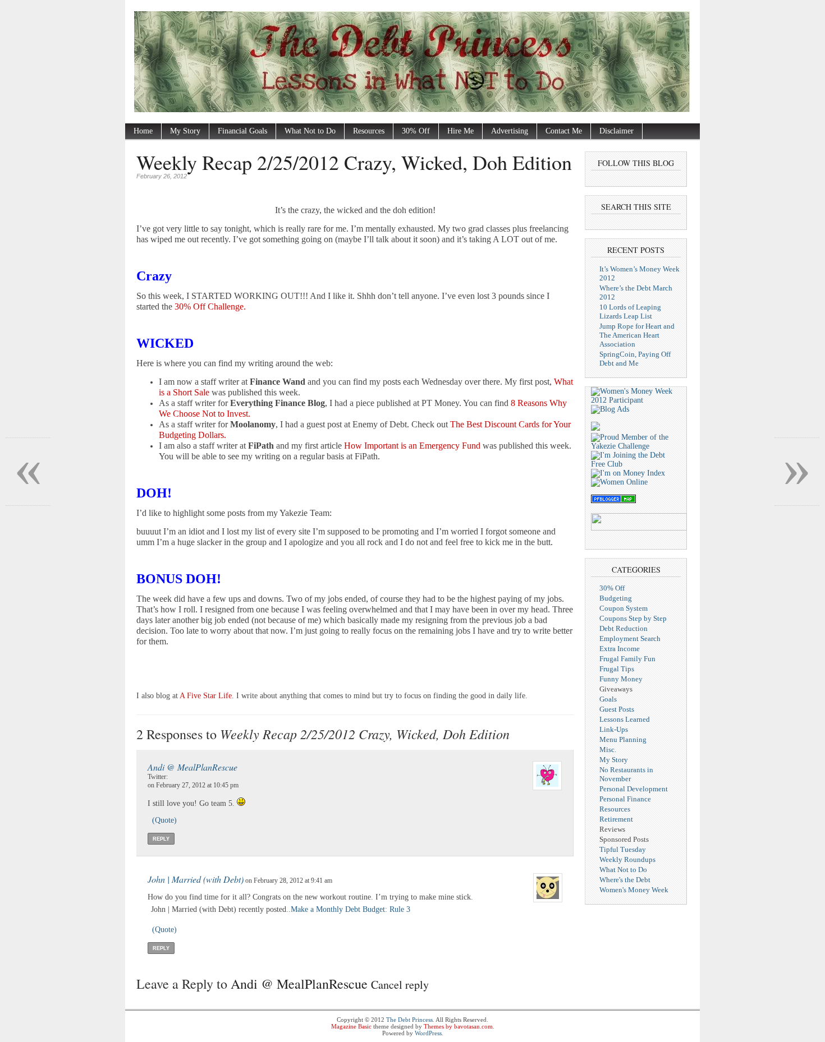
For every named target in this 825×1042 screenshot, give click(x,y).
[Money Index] (628, 473)
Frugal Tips (616, 669)
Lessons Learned (624, 719)
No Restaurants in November (626, 774)
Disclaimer (616, 131)
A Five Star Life (206, 695)
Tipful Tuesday (622, 849)
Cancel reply (400, 984)
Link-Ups (613, 729)
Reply (161, 839)
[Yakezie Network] (636, 446)
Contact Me (564, 131)
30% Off (416, 131)
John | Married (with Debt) (196, 879)
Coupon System (623, 608)
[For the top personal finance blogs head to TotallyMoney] (595, 428)
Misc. (607, 749)
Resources (368, 131)
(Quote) (164, 820)
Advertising (509, 131)
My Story (185, 131)
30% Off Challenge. (210, 306)
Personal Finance (625, 799)
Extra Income (619, 648)
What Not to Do (310, 131)
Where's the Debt (624, 879)
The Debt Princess (409, 1019)
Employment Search (630, 638)
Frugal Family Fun (627, 658)
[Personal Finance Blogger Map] (613, 500)
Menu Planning (623, 739)
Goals (608, 699)
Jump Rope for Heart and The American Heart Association (637, 335)
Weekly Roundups (627, 859)
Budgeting (615, 598)
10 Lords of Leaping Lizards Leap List (630, 311)
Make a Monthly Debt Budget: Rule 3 (350, 909)
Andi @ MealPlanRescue (192, 767)
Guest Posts (616, 709)
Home (143, 131)
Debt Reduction (623, 628)
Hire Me (460, 131)
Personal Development (633, 789)
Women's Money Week (633, 890)
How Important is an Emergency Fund (412, 445)
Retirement (616, 819)
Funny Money (621, 679)
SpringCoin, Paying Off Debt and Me (635, 358)
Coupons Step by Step (633, 618)
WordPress (428, 1033)
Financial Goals (242, 131)
